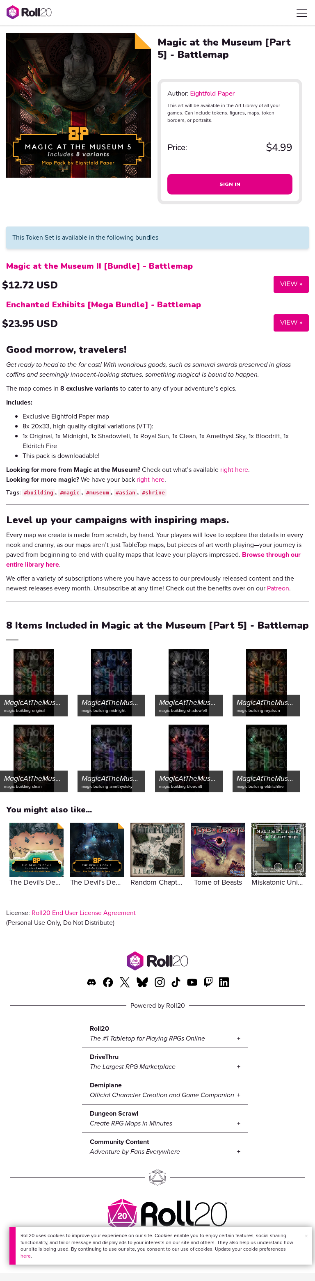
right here (234, 469)
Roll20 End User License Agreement (84, 912)
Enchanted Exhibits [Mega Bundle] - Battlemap (103, 304)
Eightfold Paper (212, 93)
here (26, 1256)
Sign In (230, 184)
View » (288, 283)
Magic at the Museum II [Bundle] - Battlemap (99, 266)
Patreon (278, 588)
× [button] (306, 1236)
